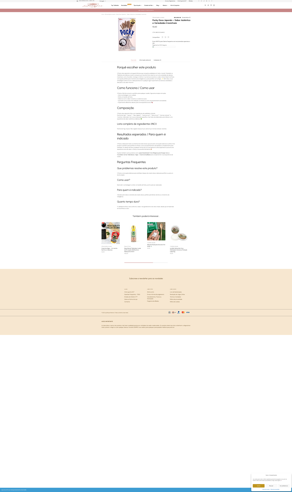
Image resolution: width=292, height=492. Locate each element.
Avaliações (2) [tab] (157, 60)
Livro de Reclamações (176, 292)
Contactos (127, 301)
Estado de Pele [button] (148, 5)
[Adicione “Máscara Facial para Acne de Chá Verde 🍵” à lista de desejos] (158, 238)
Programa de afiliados (153, 301)
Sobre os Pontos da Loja (130, 299)
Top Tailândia (115, 5)
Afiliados (191, 1)
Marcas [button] (165, 5)
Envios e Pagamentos (170, 1)
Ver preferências (284, 486)
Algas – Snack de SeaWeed (142, 154)
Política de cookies (266, 489)
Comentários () (186, 17)
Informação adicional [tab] (145, 60)
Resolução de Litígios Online (177, 294)
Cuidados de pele (151, 242)
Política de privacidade (274, 489)
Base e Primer (127, 246)
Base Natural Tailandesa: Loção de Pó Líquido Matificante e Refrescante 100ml (132, 250)
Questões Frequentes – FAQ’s (132, 294)
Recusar (271, 486)
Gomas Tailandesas (128, 154)
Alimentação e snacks (110, 14)
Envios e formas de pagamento (155, 294)
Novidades (126, 5)
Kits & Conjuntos (175, 5)
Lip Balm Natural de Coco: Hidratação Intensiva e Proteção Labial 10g (178, 250)
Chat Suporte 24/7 (182, 1)
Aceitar (258, 486)
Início (103, 14)
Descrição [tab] (133, 60)
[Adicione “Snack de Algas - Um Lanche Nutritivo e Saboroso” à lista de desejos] (112, 241)
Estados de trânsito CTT (130, 297)
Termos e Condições (175, 297)
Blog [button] (157, 5)
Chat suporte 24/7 (129, 292)
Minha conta (150, 292)
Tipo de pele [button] (137, 5)
